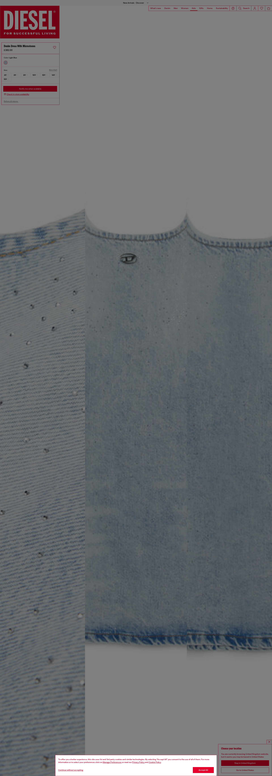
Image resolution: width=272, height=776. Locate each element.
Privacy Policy (138, 762)
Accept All (203, 770)
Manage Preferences (112, 762)
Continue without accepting (70, 770)
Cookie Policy (155, 762)
